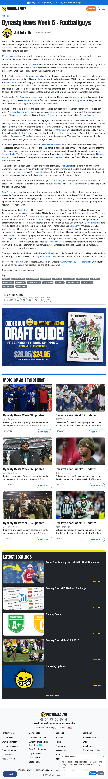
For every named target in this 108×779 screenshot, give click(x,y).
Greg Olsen (7, 192)
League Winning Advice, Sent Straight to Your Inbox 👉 (55, 2)
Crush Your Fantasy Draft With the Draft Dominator (73, 562)
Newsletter (61, 750)
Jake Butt (23, 210)
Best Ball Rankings (37, 749)
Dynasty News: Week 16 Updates (23, 469)
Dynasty (6, 279)
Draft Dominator (9, 742)
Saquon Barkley (87, 115)
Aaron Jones (35, 76)
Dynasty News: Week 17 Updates (76, 415)
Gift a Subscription (91, 750)
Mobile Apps (88, 746)
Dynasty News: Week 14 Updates (23, 523)
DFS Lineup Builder (37, 737)
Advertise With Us (91, 737)
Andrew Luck (61, 130)
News (58, 742)
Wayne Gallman (48, 115)
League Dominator (10, 746)
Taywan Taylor (8, 154)
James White (30, 100)
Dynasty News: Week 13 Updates (76, 523)
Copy (10, 300)
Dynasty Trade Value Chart (39, 744)
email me (18, 262)
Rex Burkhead (22, 97)
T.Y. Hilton (6, 120)
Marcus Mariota (9, 56)
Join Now (91, 8)
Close (100, 773)
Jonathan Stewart (20, 112)
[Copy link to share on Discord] (48, 299)
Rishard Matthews (49, 144)
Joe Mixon (33, 64)
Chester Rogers (21, 133)
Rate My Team (53, 614)
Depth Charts (35, 753)
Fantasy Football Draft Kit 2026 (62, 640)
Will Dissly (50, 253)
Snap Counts (34, 757)
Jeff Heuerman (93, 223)
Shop (85, 742)
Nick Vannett (46, 256)
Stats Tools (34, 762)
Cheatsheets (8, 754)
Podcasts (60, 746)
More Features (53, 695)
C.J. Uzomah (36, 172)
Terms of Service (44, 770)
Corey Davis (57, 157)
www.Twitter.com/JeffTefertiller (74, 262)
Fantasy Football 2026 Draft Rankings (66, 588)
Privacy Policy (24, 770)
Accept (93, 773)
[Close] (103, 756)
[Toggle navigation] (103, 8)
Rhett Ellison (75, 183)
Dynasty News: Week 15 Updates (76, 469)
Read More (43, 432)
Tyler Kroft (21, 172)
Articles (5, 16)
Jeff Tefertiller (23, 33)
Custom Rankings (10, 750)
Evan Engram (59, 180)
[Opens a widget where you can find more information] (10, 774)
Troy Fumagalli (54, 242)
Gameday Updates (56, 666)
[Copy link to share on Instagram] (42, 299)
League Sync (8, 737)
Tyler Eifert (65, 166)
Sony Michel (80, 100)
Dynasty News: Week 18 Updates (23, 415)
